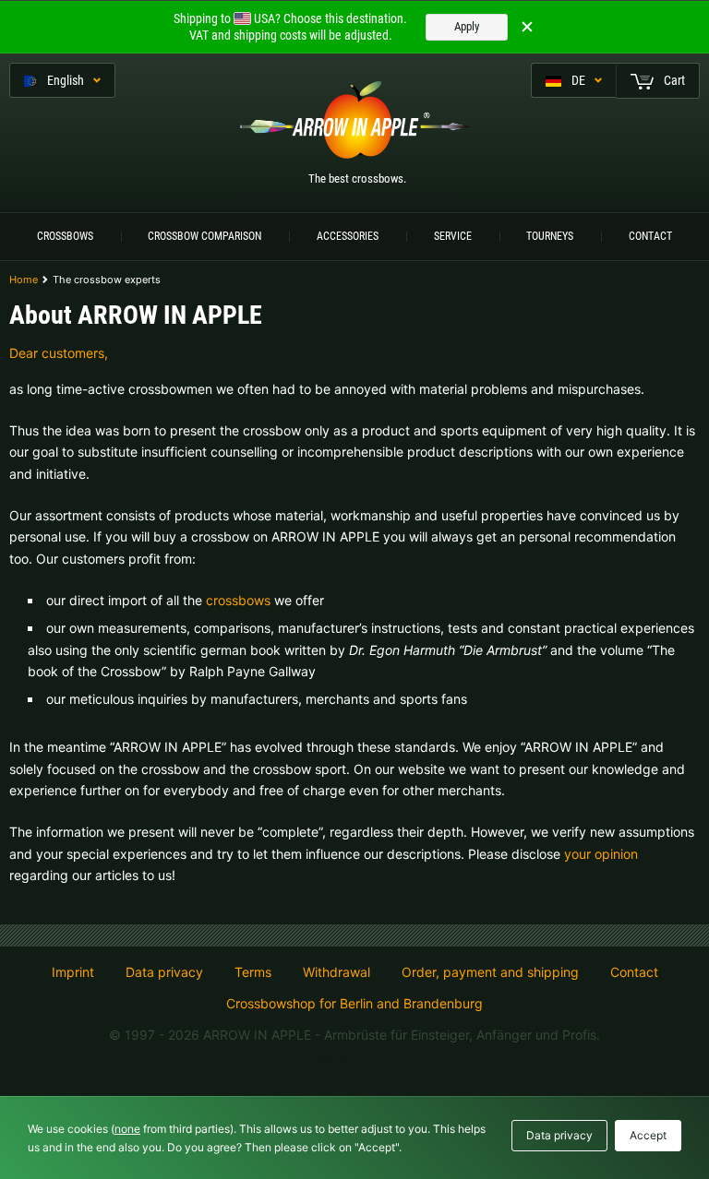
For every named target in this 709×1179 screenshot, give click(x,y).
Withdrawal (336, 972)
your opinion (601, 854)
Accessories (348, 236)
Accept (648, 1135)
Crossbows (65, 236)
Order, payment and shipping (490, 972)
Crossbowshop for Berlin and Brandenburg (354, 1003)
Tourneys (549, 236)
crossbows (238, 600)
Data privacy (164, 972)
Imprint (73, 972)
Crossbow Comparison (204, 236)
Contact (650, 236)
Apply (466, 26)
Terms (252, 972)
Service (453, 236)
